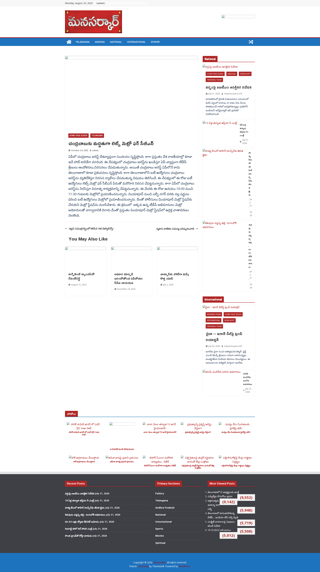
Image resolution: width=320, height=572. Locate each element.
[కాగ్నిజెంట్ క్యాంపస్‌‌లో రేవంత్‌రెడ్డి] (85, 248)
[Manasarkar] (69, 42)
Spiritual (160, 542)
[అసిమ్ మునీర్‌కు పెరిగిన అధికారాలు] (221, 382)
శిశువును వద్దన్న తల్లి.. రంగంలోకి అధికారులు (250, 246)
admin (95, 150)
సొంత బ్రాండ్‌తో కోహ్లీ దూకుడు (78, 535)
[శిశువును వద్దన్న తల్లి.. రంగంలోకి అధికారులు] (224, 256)
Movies (159, 535)
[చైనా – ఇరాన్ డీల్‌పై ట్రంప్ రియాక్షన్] (229, 307)
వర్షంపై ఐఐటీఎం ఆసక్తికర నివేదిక (229, 87)
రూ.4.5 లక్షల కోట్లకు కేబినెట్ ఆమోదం (82, 521)
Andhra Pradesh (164, 507)
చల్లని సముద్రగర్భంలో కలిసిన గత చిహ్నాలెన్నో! (91, 228)
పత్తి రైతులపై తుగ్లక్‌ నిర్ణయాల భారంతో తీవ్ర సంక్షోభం (198, 466)
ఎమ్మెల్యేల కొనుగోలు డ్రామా (220, 496)
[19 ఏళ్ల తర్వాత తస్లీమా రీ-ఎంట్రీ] (220, 134)
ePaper (155, 41)
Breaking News (214, 314)
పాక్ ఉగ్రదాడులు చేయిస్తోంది (84, 461)
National (116, 41)
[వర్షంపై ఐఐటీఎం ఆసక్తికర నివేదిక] (229, 67)
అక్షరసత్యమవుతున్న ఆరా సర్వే (214, 505)
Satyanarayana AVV (233, 93)
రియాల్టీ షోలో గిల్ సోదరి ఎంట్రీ (78, 528)
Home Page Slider (78, 135)
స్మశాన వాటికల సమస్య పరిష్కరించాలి (175, 228)
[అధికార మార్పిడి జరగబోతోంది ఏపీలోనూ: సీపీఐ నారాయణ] (131, 248)
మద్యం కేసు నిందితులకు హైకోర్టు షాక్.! (236, 432)
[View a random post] (251, 42)
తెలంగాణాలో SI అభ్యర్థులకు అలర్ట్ (223, 492)
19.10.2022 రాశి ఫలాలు (219, 530)
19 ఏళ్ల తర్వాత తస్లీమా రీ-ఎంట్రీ (244, 130)
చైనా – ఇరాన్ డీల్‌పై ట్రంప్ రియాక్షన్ (224, 337)
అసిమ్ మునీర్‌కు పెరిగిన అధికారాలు (247, 379)
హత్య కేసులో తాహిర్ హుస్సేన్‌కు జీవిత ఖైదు (250, 173)
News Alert (245, 74)
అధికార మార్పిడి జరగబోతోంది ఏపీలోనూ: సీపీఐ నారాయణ (128, 278)
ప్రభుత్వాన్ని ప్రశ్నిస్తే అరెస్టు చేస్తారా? (198, 432)
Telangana (83, 41)
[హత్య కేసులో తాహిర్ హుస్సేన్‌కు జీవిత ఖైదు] (224, 184)
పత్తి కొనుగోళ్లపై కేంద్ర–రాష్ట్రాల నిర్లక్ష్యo (236, 465)
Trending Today (214, 80)
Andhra (100, 41)
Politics (159, 493)
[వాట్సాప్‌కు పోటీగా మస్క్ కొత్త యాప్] (177, 248)
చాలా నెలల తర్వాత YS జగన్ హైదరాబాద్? (160, 432)
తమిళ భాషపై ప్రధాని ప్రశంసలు (122, 461)
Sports (159, 528)
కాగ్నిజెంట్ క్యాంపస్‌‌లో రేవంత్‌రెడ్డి (81, 276)
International (136, 41)
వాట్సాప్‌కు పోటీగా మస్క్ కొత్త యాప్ (174, 276)
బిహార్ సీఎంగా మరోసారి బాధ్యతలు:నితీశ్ (160, 465)
